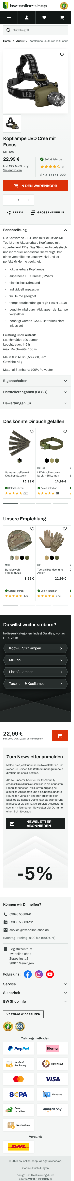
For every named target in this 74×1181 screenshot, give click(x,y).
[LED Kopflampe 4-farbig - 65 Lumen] (51, 443)
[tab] (10, 503)
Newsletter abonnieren (39, 824)
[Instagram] (39, 974)
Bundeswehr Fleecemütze (13, 571)
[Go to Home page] (27, 5)
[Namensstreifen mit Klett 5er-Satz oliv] (19, 443)
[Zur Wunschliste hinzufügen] (62, 54)
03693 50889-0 (20, 914)
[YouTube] (50, 974)
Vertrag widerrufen (23, 1014)
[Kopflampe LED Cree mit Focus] (35, 81)
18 (57, 493)
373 (58, 595)
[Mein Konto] (26, 17)
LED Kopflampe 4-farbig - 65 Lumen (48, 474)
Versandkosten (12, 170)
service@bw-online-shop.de (29, 930)
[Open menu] (9, 17)
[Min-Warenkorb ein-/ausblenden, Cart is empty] (62, 17)
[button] (35, 984)
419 (25, 595)
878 (25, 493)
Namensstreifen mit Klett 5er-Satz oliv (17, 474)
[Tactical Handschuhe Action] (51, 540)
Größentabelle (50, 212)
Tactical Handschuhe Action (50, 571)
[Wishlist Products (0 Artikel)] (44, 17)
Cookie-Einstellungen (35, 1168)
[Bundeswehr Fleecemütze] (19, 540)
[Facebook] (28, 974)
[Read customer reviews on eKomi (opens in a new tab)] (64, 6)
